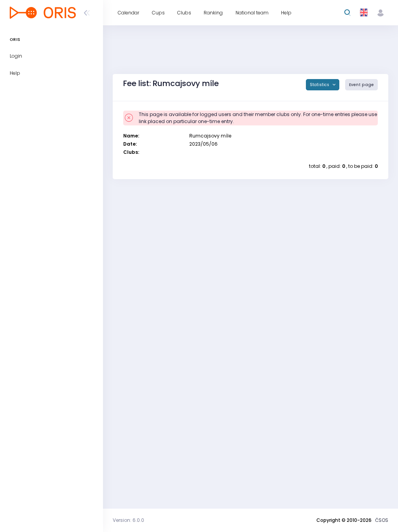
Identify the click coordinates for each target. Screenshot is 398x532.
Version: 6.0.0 (128, 520)
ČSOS (381, 520)
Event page (361, 85)
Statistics (320, 85)
